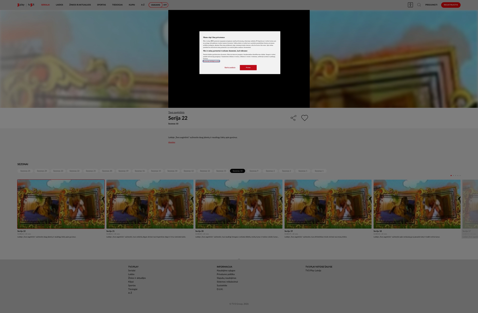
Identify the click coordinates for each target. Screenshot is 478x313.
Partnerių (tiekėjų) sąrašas (211, 61)
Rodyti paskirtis (230, 67)
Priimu (248, 67)
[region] (239, 52)
